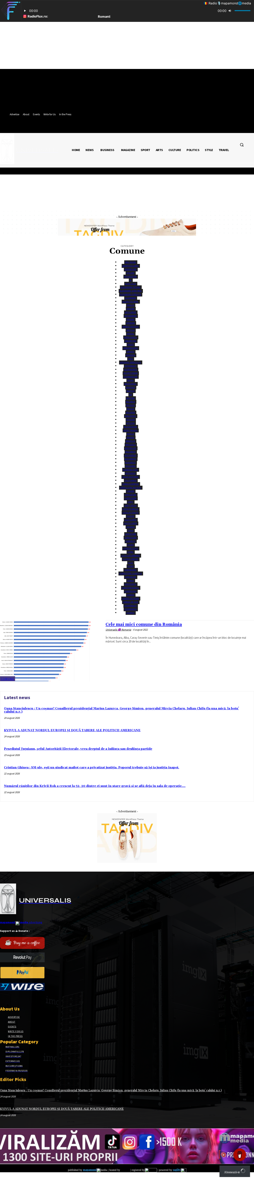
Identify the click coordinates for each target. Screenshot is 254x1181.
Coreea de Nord (130, 598)
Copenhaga (131, 591)
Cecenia (130, 527)
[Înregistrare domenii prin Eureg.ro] (151, 1169)
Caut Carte (131, 519)
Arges (130, 344)
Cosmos (130, 612)
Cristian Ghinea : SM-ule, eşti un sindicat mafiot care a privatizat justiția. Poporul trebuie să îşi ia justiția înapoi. (91, 767)
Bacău (130, 380)
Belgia (130, 409)
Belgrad (130, 412)
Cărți (130, 502)
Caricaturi (130, 494)
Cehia (131, 530)
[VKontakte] (23, 998)
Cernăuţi (130, 541)
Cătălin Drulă (130, 509)
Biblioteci (130, 416)
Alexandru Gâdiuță (130, 294)
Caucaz (130, 516)
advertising (21, 922)
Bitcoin (130, 419)
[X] (16, 998)
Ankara (131, 308)
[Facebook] (2, 998)
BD (130, 394)
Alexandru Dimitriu (130, 291)
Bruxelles (130, 448)
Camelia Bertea (130, 484)
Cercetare (130, 534)
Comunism (130, 577)
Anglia (130, 305)
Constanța (130, 584)
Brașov (130, 437)
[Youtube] (30, 998)
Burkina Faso (130, 469)
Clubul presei (130, 559)
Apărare (130, 323)
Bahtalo (130, 387)
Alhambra (130, 298)
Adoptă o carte (130, 265)
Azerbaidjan (131, 376)
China (130, 545)
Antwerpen (130, 316)
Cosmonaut (130, 605)
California (131, 480)
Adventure (131, 269)
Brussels (130, 444)
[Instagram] (9, 998)
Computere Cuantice (130, 573)
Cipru (130, 552)
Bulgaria (130, 466)
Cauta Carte (130, 523)
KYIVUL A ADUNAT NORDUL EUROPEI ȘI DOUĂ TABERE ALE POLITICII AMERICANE (72, 730)
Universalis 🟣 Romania (118, 629)
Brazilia (130, 441)
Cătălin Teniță (130, 512)
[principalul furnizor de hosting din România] (124, 1169)
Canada (130, 491)
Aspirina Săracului (130, 362)
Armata (130, 351)
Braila (130, 434)
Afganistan (130, 276)
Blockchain (130, 426)
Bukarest (130, 462)
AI (131, 280)
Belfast (130, 405)
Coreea (130, 595)
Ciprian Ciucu (130, 548)
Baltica (131, 391)
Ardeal (130, 333)
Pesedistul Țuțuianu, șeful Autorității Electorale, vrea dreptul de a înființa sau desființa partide (78, 749)
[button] (241, 144)
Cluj (130, 562)
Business (130, 473)
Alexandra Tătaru (130, 287)
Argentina (130, 341)
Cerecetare (130, 537)
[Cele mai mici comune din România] (51, 650)
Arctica (130, 330)
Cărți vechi (130, 505)
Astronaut (131, 366)
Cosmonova (130, 609)
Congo (130, 580)
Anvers (130, 319)
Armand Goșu (130, 348)
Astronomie (130, 369)
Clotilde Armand (130, 555)
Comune (7, 679)
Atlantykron (130, 373)
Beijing (130, 398)
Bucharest (131, 455)
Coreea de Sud (130, 602)
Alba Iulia (130, 283)
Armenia (130, 355)
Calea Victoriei (130, 477)
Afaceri (130, 273)
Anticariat (130, 312)
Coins (130, 566)
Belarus (130, 401)
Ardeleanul (130, 337)
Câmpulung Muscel (130, 487)
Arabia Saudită (130, 326)
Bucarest (130, 452)
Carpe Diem (131, 498)
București (130, 459)
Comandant (130, 570)
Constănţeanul (130, 587)
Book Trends (130, 430)
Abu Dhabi (130, 262)
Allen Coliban (130, 301)
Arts (130, 358)
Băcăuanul (130, 384)
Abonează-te (232, 1172)
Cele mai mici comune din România (144, 624)
